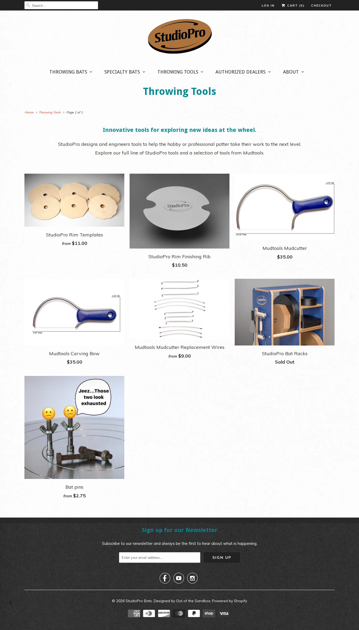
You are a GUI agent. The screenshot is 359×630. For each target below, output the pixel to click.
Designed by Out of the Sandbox (182, 600)
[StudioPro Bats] (179, 37)
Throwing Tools (177, 72)
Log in (268, 5)
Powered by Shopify (229, 600)
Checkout (321, 5)
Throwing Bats (68, 72)
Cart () (295, 5)
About (291, 72)
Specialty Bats (122, 72)
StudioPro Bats (139, 600)
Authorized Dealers (240, 72)
